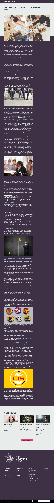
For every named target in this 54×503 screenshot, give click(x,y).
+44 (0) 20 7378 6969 (33, 478)
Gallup (19, 219)
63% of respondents (17, 138)
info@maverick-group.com (34, 480)
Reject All (41, 501)
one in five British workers (20, 153)
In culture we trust (8, 424)
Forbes (24, 215)
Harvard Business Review (27, 214)
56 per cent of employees (9, 58)
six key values (18, 301)
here (6, 133)
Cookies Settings (35, 501)
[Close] (53, 501)
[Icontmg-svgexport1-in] (44, 470)
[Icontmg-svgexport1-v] (46, 470)
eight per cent (12, 119)
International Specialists (9, 356)
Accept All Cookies (47, 501)
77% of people (16, 77)
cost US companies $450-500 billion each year (17, 117)
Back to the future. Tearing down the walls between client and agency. (26, 426)
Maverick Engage (26, 391)
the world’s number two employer (20, 366)
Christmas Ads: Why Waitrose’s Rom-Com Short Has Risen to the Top (43, 426)
